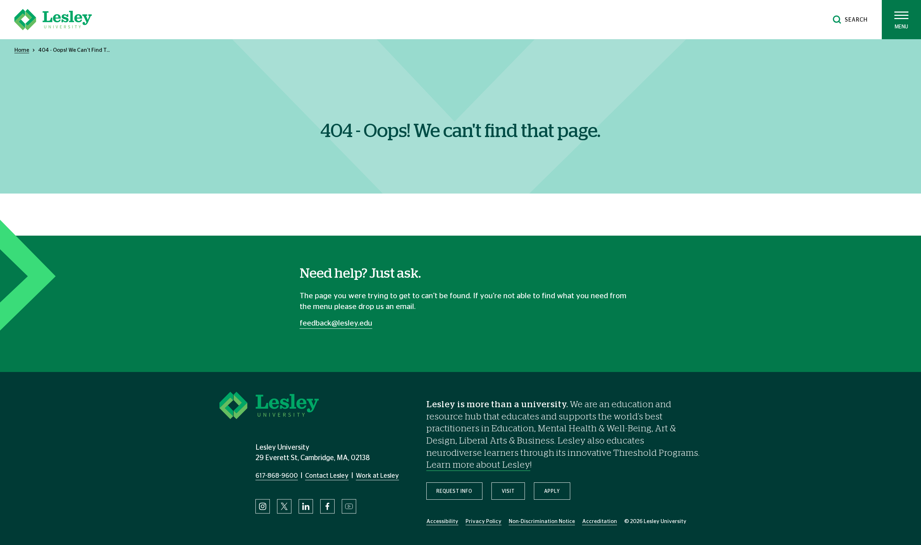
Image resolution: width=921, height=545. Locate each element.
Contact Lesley (327, 476)
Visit (508, 491)
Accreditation (599, 521)
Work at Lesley (377, 476)
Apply (552, 491)
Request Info (454, 491)
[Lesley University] (53, 19)
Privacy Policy (484, 521)
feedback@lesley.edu (336, 323)
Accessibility (442, 521)
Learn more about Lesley (478, 465)
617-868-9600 (276, 476)
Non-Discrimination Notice (542, 521)
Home (21, 50)
